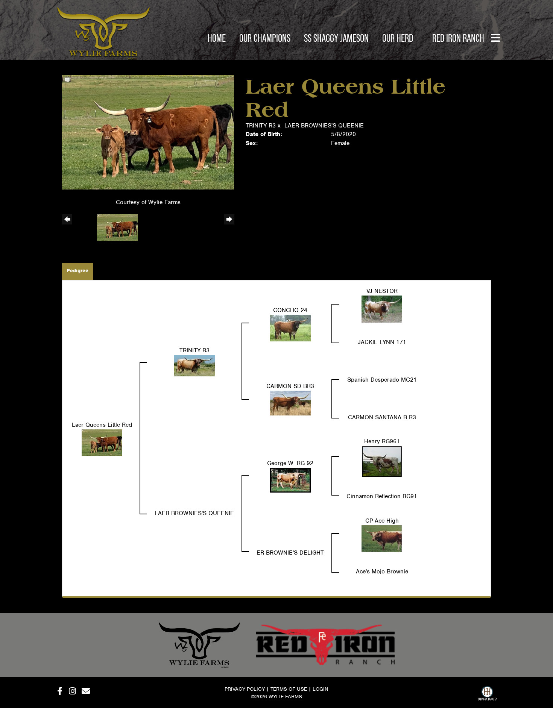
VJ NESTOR (382, 291)
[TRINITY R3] (194, 365)
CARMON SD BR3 (290, 386)
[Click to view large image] (148, 132)
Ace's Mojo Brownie (382, 571)
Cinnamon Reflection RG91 (381, 496)
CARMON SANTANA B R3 (382, 417)
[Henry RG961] (382, 461)
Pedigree (77, 270)
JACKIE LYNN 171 (382, 342)
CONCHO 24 (290, 310)
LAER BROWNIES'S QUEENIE (324, 125)
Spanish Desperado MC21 (382, 380)
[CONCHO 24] (290, 327)
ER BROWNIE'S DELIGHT (290, 552)
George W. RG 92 (290, 463)
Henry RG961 (382, 441)
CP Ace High (382, 521)
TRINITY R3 (261, 125)
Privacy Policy (245, 689)
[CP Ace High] (382, 538)
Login (320, 689)
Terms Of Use (288, 689)
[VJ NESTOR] (382, 308)
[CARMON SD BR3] (290, 402)
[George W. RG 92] (290, 480)
